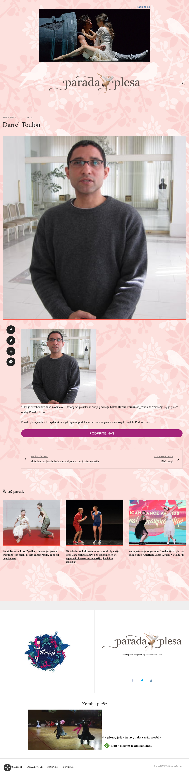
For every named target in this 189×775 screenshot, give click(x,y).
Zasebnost (15, 766)
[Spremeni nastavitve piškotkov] (7, 767)
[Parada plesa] (94, 83)
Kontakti (52, 766)
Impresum (68, 766)
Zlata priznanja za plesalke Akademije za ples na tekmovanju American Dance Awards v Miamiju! (156, 553)
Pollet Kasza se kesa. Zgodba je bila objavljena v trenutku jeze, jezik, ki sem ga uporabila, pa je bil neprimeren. (31, 554)
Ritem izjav (9, 118)
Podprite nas (102, 433)
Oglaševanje (34, 766)
